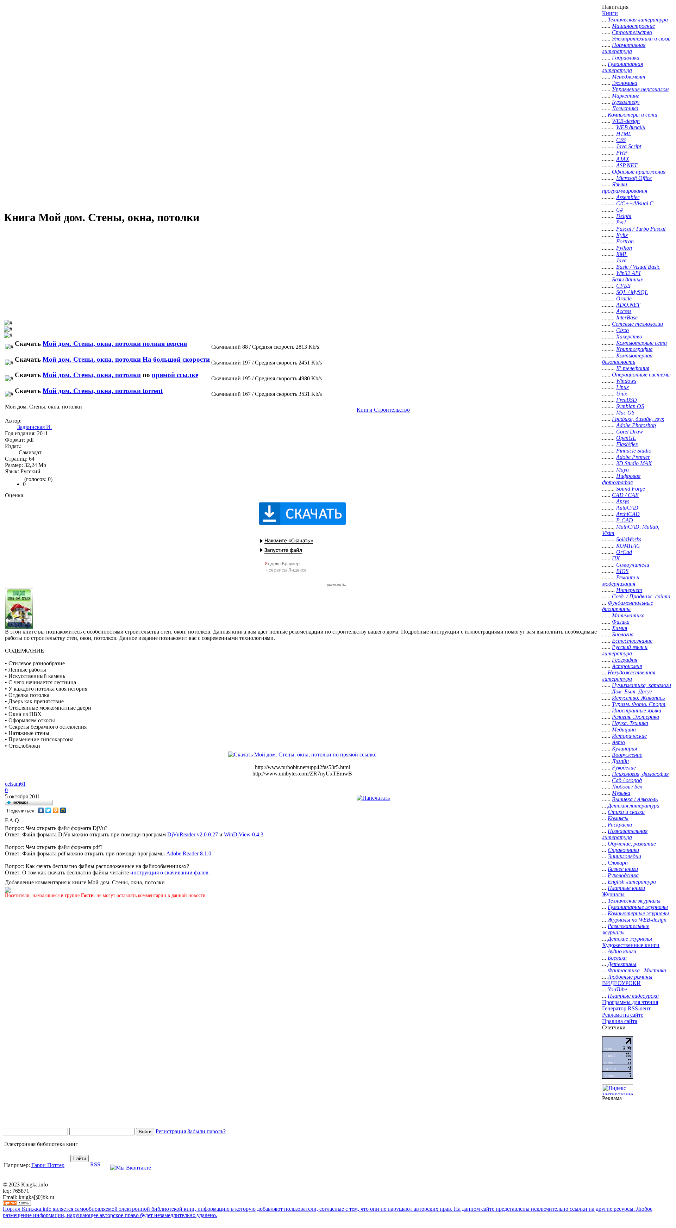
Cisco (622, 330)
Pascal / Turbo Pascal (640, 229)
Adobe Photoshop (636, 425)
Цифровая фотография (621, 479)
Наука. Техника (630, 723)
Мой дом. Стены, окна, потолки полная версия (115, 343)
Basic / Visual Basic (638, 267)
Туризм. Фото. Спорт (638, 704)
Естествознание (632, 641)
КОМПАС (628, 546)
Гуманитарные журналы (638, 907)
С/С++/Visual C (634, 203)
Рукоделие (624, 768)
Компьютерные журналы (638, 913)
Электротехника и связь (641, 39)
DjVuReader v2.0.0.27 (192, 834)
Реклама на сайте (622, 1015)
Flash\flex (627, 444)
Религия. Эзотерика (635, 717)
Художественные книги (630, 945)
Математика (628, 615)
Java (621, 260)
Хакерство (629, 336)
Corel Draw (629, 432)
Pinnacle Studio (633, 451)
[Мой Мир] (63, 810)
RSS (95, 1164)
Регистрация (171, 1131)
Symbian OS (630, 406)
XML (621, 254)
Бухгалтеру (625, 102)
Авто (618, 742)
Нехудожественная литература (628, 675)
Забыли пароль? (206, 1131)
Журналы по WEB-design (637, 920)
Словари (618, 863)
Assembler (627, 197)
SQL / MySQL (632, 292)
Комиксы (618, 818)
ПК (616, 558)
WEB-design (626, 121)
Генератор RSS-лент (626, 1008)
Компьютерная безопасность (627, 359)
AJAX (622, 159)
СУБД (623, 286)
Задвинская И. (34, 427)
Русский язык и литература (624, 650)
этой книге (23, 632)
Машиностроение (633, 26)
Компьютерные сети (641, 343)
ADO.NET (628, 305)
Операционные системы (641, 375)
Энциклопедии (624, 856)
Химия (619, 628)
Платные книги (626, 888)
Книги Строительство (383, 410)
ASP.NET (626, 165)
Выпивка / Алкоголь (635, 799)
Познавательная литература (624, 834)
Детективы (622, 964)
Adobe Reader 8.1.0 (188, 853)
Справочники (623, 850)
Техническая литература (638, 20)
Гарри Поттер (47, 1165)
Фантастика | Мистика (637, 970)
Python (624, 248)
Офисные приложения (638, 172)
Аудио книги (622, 951)
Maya (622, 470)
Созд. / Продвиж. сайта (641, 596)
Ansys (622, 501)
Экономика (624, 83)
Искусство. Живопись (638, 698)
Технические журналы (634, 901)
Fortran (625, 241)
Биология (622, 634)
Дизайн (620, 761)
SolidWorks (628, 539)
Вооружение (627, 755)
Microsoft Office (634, 178)
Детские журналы (630, 939)
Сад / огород (627, 780)
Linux (622, 387)
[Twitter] (48, 810)
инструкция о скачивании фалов (169, 872)
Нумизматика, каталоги (641, 685)
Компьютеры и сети (632, 115)
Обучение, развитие (632, 844)
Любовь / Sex (627, 787)
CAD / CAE (625, 495)
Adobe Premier (633, 457)
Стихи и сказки (626, 812)
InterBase (627, 317)
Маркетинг (625, 96)
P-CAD (624, 520)
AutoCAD (627, 508)
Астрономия (627, 666)
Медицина (624, 730)
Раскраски (620, 825)
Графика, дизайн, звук (638, 419)
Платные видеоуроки (633, 996)
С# (619, 210)
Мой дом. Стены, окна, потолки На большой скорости (126, 359)
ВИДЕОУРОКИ (621, 983)
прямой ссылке (175, 375)
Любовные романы (630, 977)
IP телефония (632, 368)
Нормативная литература (623, 48)
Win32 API (628, 273)
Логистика (625, 108)
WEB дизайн (630, 127)
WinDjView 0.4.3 (243, 834)
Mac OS (625, 413)
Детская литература (633, 806)
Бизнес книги (623, 869)
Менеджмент (628, 77)
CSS (621, 140)
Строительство (632, 32)
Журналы (613, 894)
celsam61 (15, 784)
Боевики (617, 958)
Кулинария (624, 749)
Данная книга (229, 632)
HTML (623, 134)
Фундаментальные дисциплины (627, 606)
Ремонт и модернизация (620, 580)
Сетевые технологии (637, 324)
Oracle (624, 298)
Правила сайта (619, 1021)
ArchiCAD (628, 514)
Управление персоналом (640, 89)
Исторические (629, 736)
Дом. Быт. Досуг (632, 691)
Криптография (634, 349)
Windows (626, 381)
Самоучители (632, 565)
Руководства (623, 875)
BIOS (622, 571)
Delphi (623, 216)
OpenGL (626, 438)
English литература (632, 882)
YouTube (617, 989)
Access (623, 311)
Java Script (628, 146)
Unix (621, 394)
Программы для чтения (630, 1002)
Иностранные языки (636, 710)
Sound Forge (630, 489)
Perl (621, 222)
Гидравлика (625, 58)
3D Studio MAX (634, 463)
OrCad (624, 552)
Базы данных (627, 279)
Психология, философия (640, 774)
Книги (610, 13)
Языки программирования (624, 187)
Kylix (622, 235)
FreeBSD (626, 400)
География (624, 660)
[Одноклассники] (56, 810)
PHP (621, 153)
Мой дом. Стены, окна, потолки (92, 375)
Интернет (629, 590)
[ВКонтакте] (41, 810)
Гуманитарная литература (622, 67)
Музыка (621, 793)
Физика (621, 622)
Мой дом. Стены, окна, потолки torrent (103, 390)
